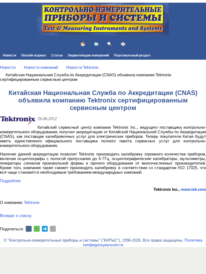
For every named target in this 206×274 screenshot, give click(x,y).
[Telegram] (45, 229)
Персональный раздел (132, 55)
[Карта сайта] (123, 44)
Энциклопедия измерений (88, 55)
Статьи (56, 55)
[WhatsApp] (37, 229)
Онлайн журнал (33, 55)
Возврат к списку (16, 215)
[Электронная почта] (53, 229)
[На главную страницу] (83, 44)
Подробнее (10, 180)
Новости (9, 55)
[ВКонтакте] (29, 229)
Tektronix (32, 202)
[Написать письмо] (96, 44)
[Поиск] (109, 44)
